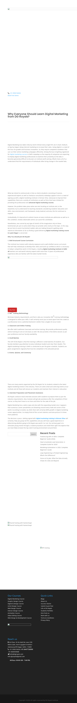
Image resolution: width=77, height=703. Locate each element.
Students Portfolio (47, 611)
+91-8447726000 (27, 649)
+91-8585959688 (13, 652)
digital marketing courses (18, 154)
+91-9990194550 (14, 649)
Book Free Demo (13, 95)
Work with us (45, 615)
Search (33, 434)
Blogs (42, 599)
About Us (44, 601)
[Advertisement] (38, 178)
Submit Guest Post (47, 606)
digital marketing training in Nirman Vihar (50, 418)
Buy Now (12, 310)
